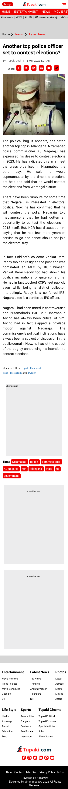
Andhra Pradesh (38, 688)
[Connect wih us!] (41, 758)
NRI (32, 698)
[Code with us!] (46, 758)
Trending (35, 683)
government (11, 475)
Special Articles (47, 726)
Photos (60, 672)
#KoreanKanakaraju (46, 17)
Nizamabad (19, 462)
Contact (19, 772)
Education (7, 731)
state (49, 468)
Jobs (41, 731)
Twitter (32, 372)
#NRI (19, 17)
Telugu (8, 4)
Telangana (35, 693)
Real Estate (27, 731)
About (8, 772)
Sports (26, 710)
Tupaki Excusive (47, 721)
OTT (4, 698)
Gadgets (25, 721)
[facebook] (19, 68)
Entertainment (26, 11)
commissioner (51, 462)
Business (26, 726)
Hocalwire (42, 778)
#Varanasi (7, 17)
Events (59, 688)
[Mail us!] (52, 758)
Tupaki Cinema (50, 710)
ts (58, 468)
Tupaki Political (47, 716)
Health (5, 716)
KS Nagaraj (11, 468)
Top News (35, 678)
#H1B (28, 17)
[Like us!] (24, 758)
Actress (59, 683)
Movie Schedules (11, 688)
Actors (58, 698)
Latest (58, 678)
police (34, 462)
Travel (5, 726)
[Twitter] (26, 68)
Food (4, 736)
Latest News (39, 672)
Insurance (26, 736)
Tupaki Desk (14, 60)
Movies (59, 693)
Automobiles (27, 716)
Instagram (16, 372)
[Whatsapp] (34, 68)
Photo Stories (46, 736)
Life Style (9, 710)
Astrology (7, 721)
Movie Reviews (10, 678)
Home (6, 11)
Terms (60, 772)
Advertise (31, 772)
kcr (24, 468)
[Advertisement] (34, 422)
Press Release (9, 683)
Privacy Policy (47, 772)
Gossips (6, 693)
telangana (36, 468)
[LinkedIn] (41, 68)
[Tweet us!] (29, 758)
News (46, 11)
